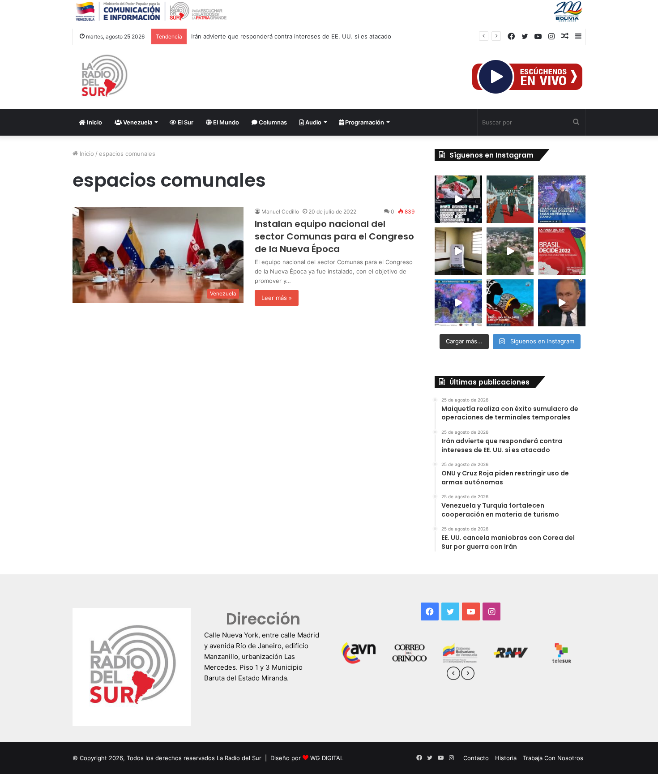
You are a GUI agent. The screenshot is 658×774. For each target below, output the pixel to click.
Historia (506, 757)
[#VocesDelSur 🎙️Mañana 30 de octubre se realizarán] (510, 303)
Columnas (272, 122)
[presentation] (453, 675)
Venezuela (137, 122)
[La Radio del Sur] (104, 77)
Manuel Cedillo (280, 211)
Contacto (476, 757)
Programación (364, 122)
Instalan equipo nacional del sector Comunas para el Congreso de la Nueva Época (334, 236)
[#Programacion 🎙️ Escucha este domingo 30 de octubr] (561, 251)
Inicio (93, 122)
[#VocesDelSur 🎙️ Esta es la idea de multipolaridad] (561, 303)
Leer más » (276, 297)
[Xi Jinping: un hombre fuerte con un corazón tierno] (510, 199)
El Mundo (225, 122)
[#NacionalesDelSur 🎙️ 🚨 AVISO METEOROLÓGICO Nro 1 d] (458, 303)
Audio (312, 122)
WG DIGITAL (326, 757)
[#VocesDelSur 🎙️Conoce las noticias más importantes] (458, 199)
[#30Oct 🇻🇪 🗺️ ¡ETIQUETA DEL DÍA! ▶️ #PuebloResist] (510, 251)
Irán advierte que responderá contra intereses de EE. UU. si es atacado (291, 36)
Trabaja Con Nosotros (553, 757)
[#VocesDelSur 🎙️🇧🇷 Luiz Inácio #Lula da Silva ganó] (561, 199)
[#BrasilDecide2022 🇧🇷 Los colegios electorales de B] (458, 251)
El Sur (184, 122)
